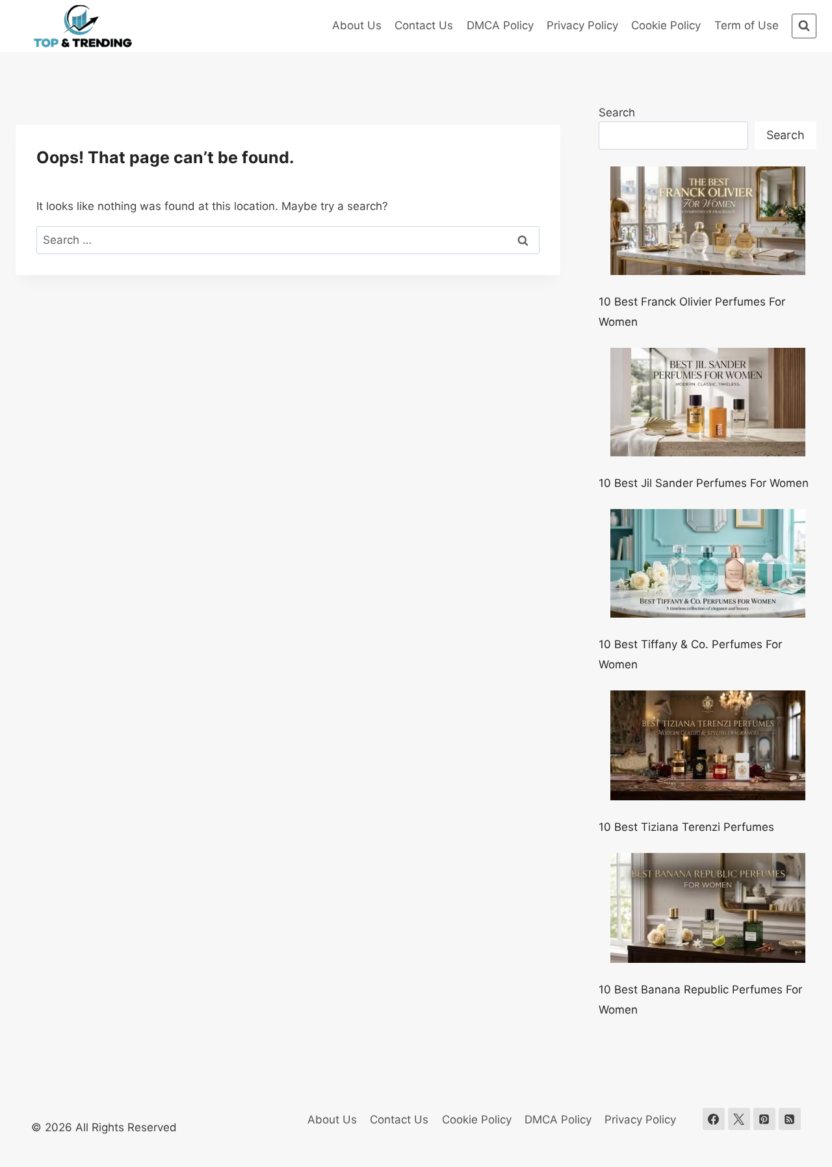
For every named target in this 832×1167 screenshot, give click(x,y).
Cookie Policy (666, 25)
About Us (357, 25)
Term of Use (746, 25)
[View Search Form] (804, 26)
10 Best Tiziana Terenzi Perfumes (686, 826)
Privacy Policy (582, 25)
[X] (739, 1119)
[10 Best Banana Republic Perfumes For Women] (707, 908)
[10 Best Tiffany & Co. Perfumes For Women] (707, 563)
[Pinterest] (764, 1119)
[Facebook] (714, 1119)
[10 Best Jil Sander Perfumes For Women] (707, 402)
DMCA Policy (500, 25)
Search (617, 112)
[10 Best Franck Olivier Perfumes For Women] (707, 220)
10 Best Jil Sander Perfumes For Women (704, 483)
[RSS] (790, 1119)
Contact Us (424, 25)
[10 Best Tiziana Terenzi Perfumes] (707, 745)
